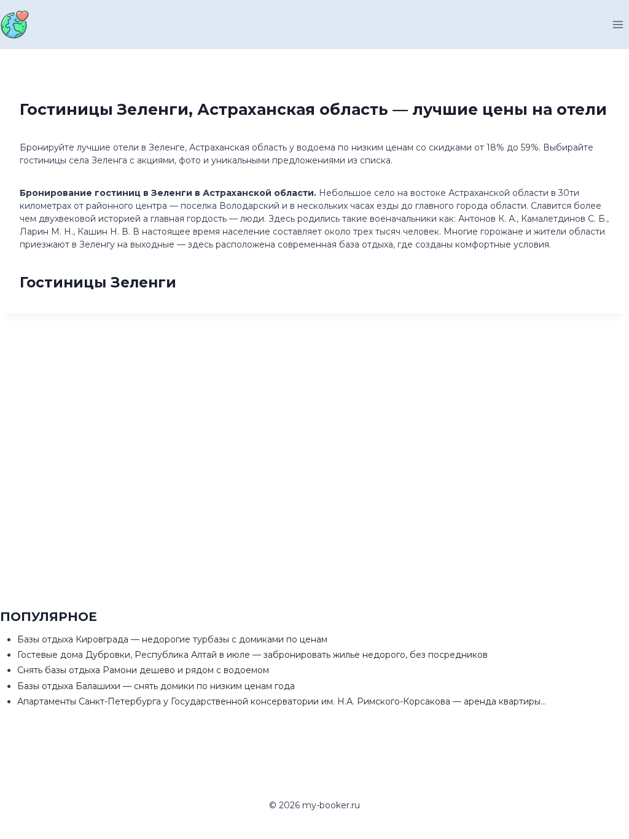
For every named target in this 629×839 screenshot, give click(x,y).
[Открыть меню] (617, 24)
